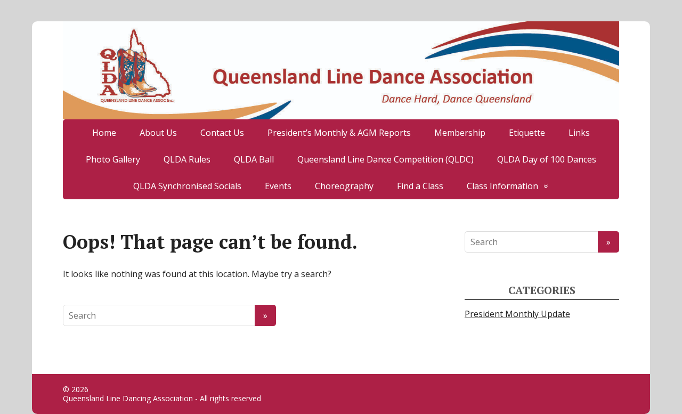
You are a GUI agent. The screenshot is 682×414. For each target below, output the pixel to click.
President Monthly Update (517, 314)
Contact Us (222, 133)
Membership (459, 133)
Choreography (344, 186)
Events (278, 186)
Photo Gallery (113, 159)
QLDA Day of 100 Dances (546, 159)
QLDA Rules (187, 159)
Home (104, 133)
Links (579, 133)
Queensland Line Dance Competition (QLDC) (385, 159)
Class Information (502, 186)
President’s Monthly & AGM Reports (339, 133)
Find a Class (420, 186)
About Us (158, 133)
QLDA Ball (254, 159)
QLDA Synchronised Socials (187, 186)
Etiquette (527, 133)
